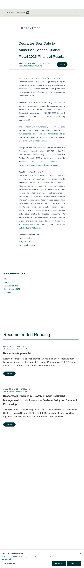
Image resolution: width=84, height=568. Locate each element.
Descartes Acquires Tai (17, 353)
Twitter (37, 228)
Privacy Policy (7, 559)
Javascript (8, 292)
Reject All (74, 563)
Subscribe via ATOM (12, 289)
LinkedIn (24, 228)
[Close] (80, 553)
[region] (42, 559)
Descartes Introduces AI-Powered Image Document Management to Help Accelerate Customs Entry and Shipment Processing (40, 400)
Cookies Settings (9, 563)
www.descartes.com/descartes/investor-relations (38, 134)
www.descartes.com (31, 224)
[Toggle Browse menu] (76, 12)
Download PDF (9, 282)
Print (5, 279)
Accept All (59, 563)
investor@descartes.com (28, 245)
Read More (9, 373)
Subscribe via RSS (11, 286)
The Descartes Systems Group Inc (15, 349)
